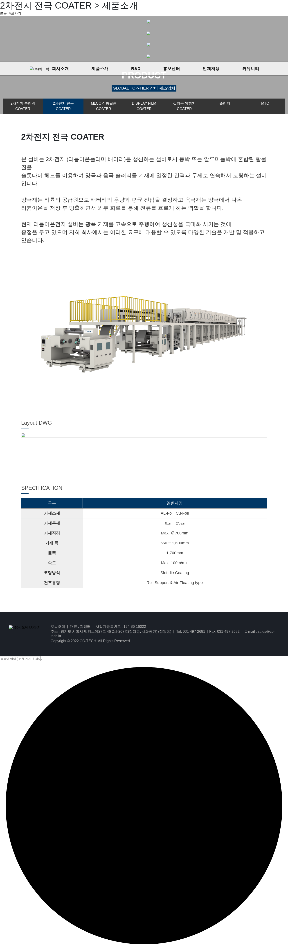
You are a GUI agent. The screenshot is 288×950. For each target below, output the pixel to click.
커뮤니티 (250, 68)
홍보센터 (171, 68)
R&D (136, 68)
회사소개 (60, 68)
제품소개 (100, 68)
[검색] (41, 659)
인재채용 (211, 68)
